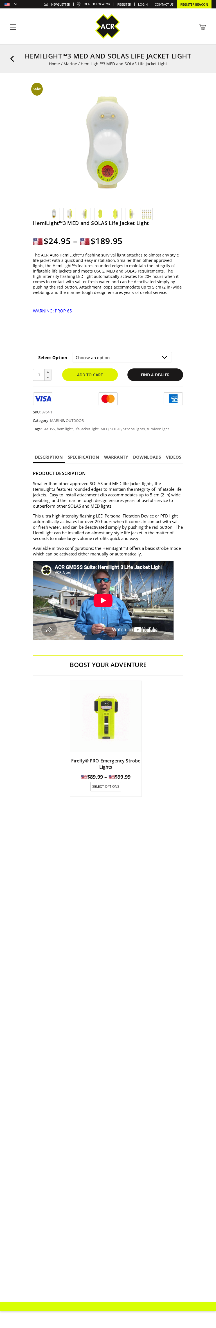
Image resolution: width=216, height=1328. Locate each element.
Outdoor (75, 420)
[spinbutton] (39, 375)
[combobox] (10, 5)
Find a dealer (155, 374)
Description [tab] (49, 457)
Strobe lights (134, 428)
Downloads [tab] (147, 457)
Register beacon (194, 4)
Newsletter (60, 4)
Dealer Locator (97, 4)
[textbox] (10, 5)
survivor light (158, 428)
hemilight (65, 428)
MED (105, 428)
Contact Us (164, 4)
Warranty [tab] (116, 457)
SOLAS (116, 428)
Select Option (52, 357)
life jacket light (87, 428)
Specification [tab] (83, 457)
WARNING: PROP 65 (52, 311)
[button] (47, 372)
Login (143, 4)
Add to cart (90, 374)
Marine (70, 63)
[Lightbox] (160, 92)
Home (54, 63)
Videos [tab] (173, 457)
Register (124, 4)
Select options (105, 786)
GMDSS (48, 428)
